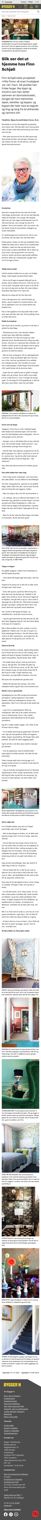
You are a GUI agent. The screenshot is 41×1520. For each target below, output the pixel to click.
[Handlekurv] (20, 6)
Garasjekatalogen (11, 1433)
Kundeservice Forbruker (13, 1479)
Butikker (23, 2)
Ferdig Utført (9, 1426)
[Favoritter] (26, 6)
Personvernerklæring (12, 1404)
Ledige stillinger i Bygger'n (14, 1412)
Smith (17, 1503)
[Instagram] (11, 1514)
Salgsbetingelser (10, 1401)
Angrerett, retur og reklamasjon (16, 1409)
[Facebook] (5, 1514)
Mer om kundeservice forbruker (16, 1474)
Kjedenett (7, 1506)
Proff (37, 2)
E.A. (13, 1503)
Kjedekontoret (9, 1399)
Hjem (3, 16)
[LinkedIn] (16, 1514)
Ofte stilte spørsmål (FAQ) (14, 1406)
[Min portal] (31, 6)
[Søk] (38, 11)
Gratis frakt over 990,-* (13, 1495)
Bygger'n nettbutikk (11, 1431)
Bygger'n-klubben (11, 1428)
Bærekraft (8, 1414)
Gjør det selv (11, 16)
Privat (30, 2)
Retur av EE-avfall (10, 1417)
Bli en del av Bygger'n (12, 1396)
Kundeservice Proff (11, 1482)
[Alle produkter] (37, 6)
